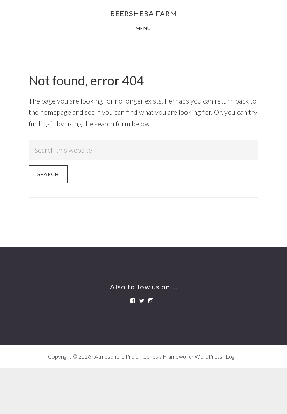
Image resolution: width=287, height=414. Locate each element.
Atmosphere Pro (114, 356)
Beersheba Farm (143, 13)
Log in (232, 356)
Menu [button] (143, 28)
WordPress (208, 356)
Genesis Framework (166, 356)
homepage (55, 112)
